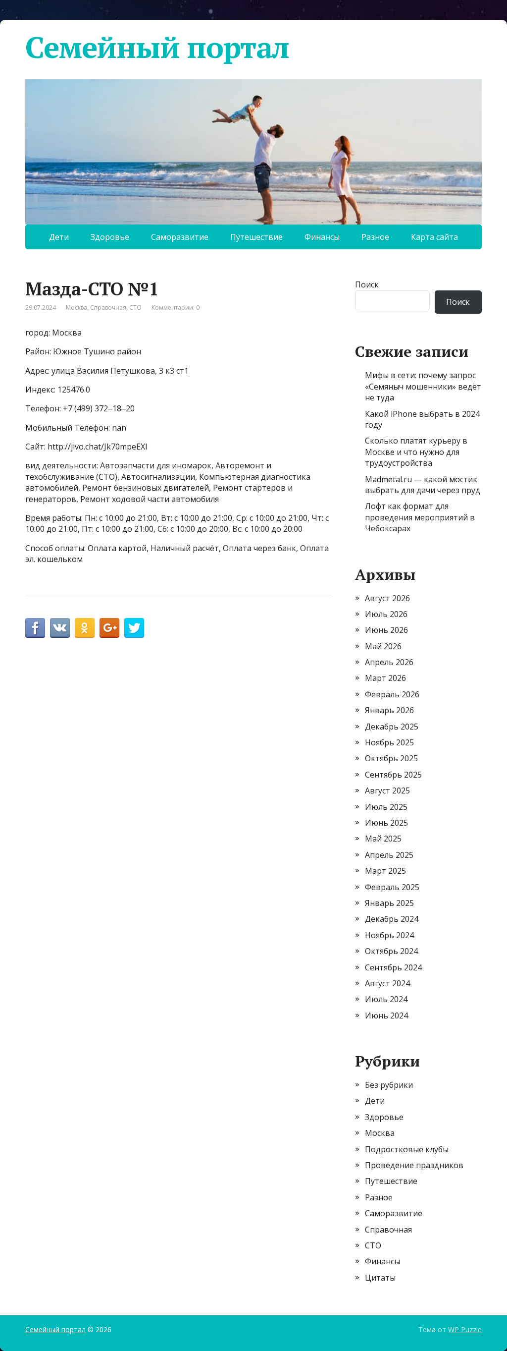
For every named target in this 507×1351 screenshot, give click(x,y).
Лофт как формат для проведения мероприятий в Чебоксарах (420, 517)
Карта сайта (434, 236)
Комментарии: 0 (176, 307)
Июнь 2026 (386, 629)
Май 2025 (383, 838)
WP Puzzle (465, 1329)
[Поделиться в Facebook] (35, 628)
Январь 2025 (389, 903)
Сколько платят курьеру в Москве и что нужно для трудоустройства (416, 451)
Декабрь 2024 (391, 918)
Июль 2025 (386, 806)
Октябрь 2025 (391, 758)
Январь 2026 (389, 710)
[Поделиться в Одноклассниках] (85, 628)
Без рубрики (389, 1084)
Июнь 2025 (386, 822)
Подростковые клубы (407, 1149)
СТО (135, 307)
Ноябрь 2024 (389, 935)
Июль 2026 (386, 614)
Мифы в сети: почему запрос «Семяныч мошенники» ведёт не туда (423, 386)
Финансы (322, 236)
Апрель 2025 (389, 854)
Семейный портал (157, 47)
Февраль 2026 (392, 694)
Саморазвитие (179, 236)
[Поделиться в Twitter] (134, 628)
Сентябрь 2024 (393, 967)
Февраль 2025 (392, 887)
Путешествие (256, 236)
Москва (76, 307)
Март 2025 (385, 870)
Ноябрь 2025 (389, 742)
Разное (375, 236)
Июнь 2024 (386, 1015)
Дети (59, 236)
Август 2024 (387, 983)
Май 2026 (383, 646)
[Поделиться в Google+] (109, 628)
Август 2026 (387, 598)
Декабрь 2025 (391, 726)
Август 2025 (387, 790)
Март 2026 (385, 678)
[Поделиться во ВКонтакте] (60, 628)
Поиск (367, 284)
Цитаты (380, 1277)
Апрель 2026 (389, 662)
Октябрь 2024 (391, 951)
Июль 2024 (386, 999)
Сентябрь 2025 (393, 774)
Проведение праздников (414, 1165)
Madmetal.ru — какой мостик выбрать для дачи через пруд (422, 485)
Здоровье (110, 236)
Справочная (108, 307)
